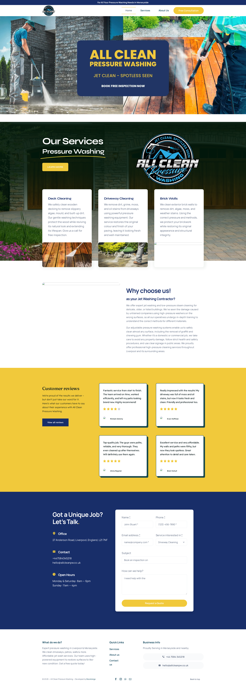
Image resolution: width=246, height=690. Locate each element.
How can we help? (132, 571)
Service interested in (169, 535)
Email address (131, 535)
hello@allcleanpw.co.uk (67, 562)
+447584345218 (62, 558)
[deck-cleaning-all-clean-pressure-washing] (67, 243)
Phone (160, 517)
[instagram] (121, 679)
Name (126, 517)
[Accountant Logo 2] (48, 6)
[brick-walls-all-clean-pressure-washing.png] (179, 243)
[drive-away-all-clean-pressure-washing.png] (123, 243)
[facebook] (116, 679)
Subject (126, 553)
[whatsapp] (125, 679)
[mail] (130, 679)
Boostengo (91, 679)
